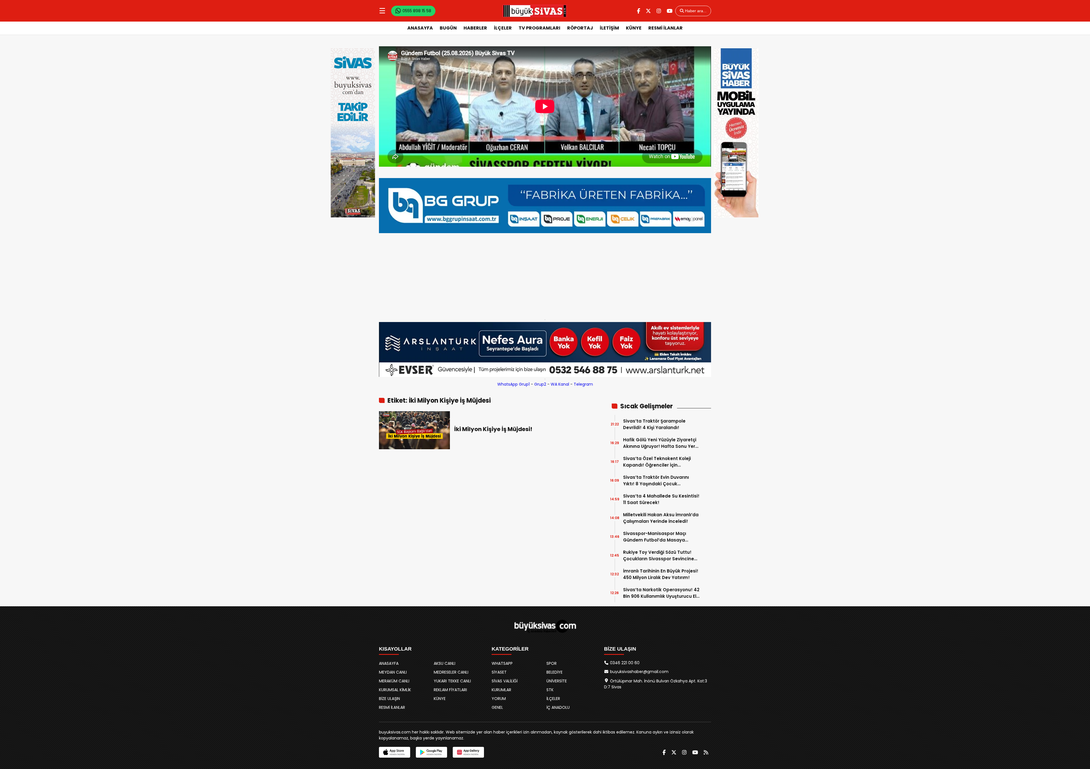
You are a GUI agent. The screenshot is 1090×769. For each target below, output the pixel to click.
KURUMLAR (501, 690)
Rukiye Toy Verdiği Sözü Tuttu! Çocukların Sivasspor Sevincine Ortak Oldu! (658, 555)
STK (550, 690)
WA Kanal (560, 384)
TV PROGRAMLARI (539, 28)
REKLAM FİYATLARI (450, 690)
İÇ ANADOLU (558, 707)
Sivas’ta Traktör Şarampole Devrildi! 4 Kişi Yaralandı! (654, 424)
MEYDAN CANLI (393, 672)
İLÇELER (503, 28)
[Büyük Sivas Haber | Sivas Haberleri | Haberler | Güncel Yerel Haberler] (534, 10)
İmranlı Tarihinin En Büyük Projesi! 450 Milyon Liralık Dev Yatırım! (660, 574)
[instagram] (659, 11)
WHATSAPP (502, 663)
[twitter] (648, 11)
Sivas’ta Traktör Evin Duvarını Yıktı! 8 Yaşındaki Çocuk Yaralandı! (656, 480)
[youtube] (669, 11)
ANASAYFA (420, 28)
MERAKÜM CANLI (394, 681)
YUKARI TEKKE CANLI (452, 681)
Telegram (583, 384)
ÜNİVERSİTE (556, 681)
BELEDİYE (554, 672)
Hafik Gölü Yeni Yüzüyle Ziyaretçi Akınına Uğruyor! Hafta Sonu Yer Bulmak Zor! (659, 443)
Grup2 (540, 384)
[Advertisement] (545, 275)
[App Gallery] (468, 752)
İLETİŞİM (609, 28)
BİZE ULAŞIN (389, 698)
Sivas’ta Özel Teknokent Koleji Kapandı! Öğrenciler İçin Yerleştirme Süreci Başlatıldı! (657, 461)
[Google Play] (431, 752)
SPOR (551, 663)
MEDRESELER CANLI (451, 672)
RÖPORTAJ (580, 28)
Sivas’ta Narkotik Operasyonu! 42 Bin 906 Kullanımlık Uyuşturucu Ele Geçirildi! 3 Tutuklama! (661, 593)
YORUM (499, 698)
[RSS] (706, 752)
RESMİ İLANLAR (665, 28)
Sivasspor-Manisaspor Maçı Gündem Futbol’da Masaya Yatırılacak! (654, 536)
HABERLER (475, 28)
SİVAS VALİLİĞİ (504, 681)
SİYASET (499, 672)
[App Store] (394, 752)
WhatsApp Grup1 (513, 384)
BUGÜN (448, 28)
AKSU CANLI (444, 663)
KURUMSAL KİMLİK (395, 690)
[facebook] (638, 11)
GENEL (497, 707)
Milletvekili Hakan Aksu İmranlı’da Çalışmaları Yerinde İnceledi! (661, 518)
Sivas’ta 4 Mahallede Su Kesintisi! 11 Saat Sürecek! (661, 499)
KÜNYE (634, 28)
